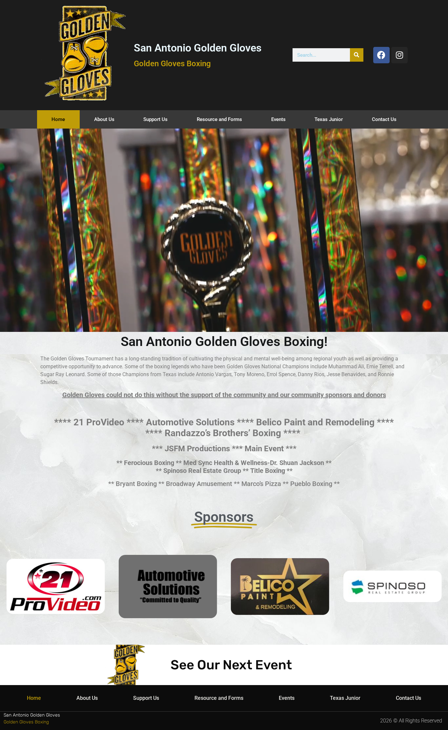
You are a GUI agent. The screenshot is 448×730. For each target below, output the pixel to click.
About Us (104, 119)
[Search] (356, 55)
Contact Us (384, 119)
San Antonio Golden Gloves (197, 48)
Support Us (155, 119)
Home (58, 119)
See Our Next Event (231, 665)
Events (278, 119)
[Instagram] (399, 55)
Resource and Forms (219, 119)
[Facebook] (381, 55)
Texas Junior (329, 119)
